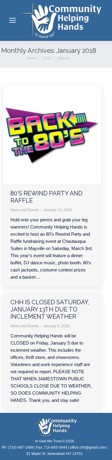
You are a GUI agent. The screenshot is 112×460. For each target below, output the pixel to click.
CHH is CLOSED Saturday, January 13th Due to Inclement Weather (49, 309)
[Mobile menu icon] (12, 20)
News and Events (24, 210)
